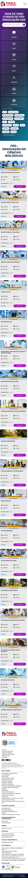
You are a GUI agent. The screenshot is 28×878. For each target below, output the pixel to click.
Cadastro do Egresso (8, 795)
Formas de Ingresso (7, 782)
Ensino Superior (19, 118)
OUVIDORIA (4, 757)
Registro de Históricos (8, 835)
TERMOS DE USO (6, 756)
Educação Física (19, 115)
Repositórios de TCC (7, 837)
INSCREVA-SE (20, 186)
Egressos (4, 789)
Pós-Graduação (6, 823)
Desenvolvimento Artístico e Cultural (12, 798)
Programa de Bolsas (7, 842)
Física (4, 121)
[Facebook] (3, 759)
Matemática (14, 128)
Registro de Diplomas (8, 834)
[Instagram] (5, 759)
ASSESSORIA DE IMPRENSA (8, 754)
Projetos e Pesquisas (8, 784)
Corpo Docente (6, 775)
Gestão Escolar (7, 125)
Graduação (5, 821)
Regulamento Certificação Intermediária (13, 860)
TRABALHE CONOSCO (7, 752)
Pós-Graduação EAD (7, 810)
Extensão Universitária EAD (9, 811)
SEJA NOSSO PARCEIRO (7, 751)
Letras (22, 125)
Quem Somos (5, 776)
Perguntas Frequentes (8, 792)
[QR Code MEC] (9, 744)
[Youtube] (7, 759)
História (16, 125)
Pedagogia (6, 131)
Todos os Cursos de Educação (9, 134)
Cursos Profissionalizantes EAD (11, 814)
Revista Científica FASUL (8, 799)
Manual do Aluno (6, 828)
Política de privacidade (22, 875)
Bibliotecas (5, 796)
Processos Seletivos (7, 779)
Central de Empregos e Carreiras (11, 793)
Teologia (13, 131)
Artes (4, 112)
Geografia (11, 121)
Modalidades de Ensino (8, 778)
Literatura (5, 128)
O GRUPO (4, 749)
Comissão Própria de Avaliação (10, 787)
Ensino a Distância (7, 118)
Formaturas (5, 790)
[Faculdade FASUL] (9, 734)
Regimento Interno (7, 781)
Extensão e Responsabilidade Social (12, 786)
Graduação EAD (6, 808)
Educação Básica (13, 112)
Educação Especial (8, 115)
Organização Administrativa (9, 773)
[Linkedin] (10, 759)
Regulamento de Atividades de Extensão (13, 854)
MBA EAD (4, 813)
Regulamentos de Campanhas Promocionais (14, 859)
